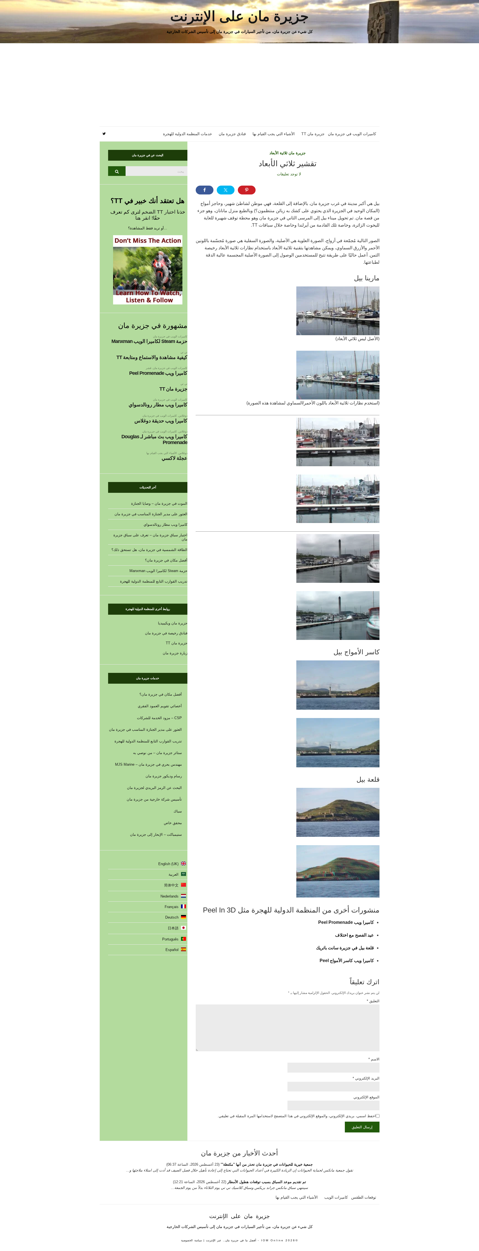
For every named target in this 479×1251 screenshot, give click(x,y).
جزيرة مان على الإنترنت (239, 16)
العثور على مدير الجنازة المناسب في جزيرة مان (150, 514)
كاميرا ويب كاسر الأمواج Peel (347, 960)
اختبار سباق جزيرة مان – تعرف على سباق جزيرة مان (150, 537)
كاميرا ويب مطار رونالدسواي (158, 404)
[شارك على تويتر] (226, 190)
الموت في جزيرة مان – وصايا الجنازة (159, 503)
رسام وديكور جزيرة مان (164, 776)
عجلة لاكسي (174, 458)
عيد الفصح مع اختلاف (354, 935)
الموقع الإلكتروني (366, 1097)
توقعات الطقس (363, 1197)
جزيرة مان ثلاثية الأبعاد (287, 153)
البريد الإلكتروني (366, 1078)
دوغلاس (183, 415)
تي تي (183, 352)
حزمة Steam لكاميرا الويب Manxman (149, 341)
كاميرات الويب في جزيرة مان (352, 134)
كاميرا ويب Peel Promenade (346, 922)
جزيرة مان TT (313, 134)
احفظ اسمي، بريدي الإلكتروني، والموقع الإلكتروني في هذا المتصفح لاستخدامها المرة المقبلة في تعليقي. (297, 1116)
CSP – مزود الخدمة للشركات (159, 718)
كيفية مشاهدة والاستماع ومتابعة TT (151, 357)
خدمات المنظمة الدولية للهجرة (187, 134)
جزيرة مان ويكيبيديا (172, 623)
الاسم (373, 1059)
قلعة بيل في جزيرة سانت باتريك (345, 947)
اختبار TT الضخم (158, 212)
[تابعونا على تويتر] (104, 134)
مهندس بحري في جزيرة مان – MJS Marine (148, 764)
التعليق (373, 1001)
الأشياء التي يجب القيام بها (274, 134)
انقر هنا (142, 218)
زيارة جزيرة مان (175, 653)
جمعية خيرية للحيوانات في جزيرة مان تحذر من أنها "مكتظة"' (266, 1164)
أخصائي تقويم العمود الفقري (160, 706)
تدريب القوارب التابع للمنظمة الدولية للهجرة (153, 581)
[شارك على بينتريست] (247, 190)
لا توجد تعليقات (289, 174)
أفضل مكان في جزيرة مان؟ (166, 560)
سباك (178, 811)
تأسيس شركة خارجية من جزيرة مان (154, 799)
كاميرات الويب (336, 1197)
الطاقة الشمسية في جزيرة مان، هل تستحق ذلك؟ (149, 550)
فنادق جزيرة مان (232, 134)
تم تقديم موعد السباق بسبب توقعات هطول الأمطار (266, 1182)
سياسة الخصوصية (191, 1240)
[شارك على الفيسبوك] (204, 190)
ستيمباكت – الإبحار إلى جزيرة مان (156, 834)
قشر (148, 368)
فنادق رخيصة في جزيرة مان (166, 633)
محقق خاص (173, 823)
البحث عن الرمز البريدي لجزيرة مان (154, 788)
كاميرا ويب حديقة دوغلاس (160, 421)
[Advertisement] (239, 85)
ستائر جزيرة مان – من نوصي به (157, 753)
